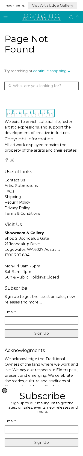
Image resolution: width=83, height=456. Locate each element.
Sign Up (41, 442)
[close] (4, 390)
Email (10, 421)
